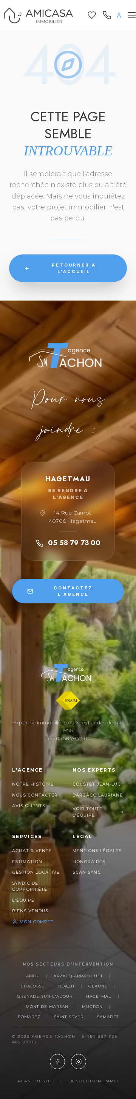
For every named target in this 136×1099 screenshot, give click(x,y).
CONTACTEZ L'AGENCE (73, 591)
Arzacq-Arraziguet (78, 975)
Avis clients (28, 805)
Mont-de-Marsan (47, 1006)
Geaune (98, 986)
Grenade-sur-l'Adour (45, 996)
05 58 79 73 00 (74, 543)
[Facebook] (57, 1061)
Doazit (66, 986)
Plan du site (36, 1081)
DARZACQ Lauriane (98, 795)
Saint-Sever (68, 1016)
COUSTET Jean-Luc (97, 784)
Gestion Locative (36, 872)
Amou (33, 975)
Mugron (92, 1006)
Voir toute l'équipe (87, 812)
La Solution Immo (93, 1081)
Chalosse (33, 986)
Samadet (108, 1016)
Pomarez (29, 1016)
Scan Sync (87, 872)
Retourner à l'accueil (74, 268)
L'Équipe (23, 900)
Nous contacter (35, 795)
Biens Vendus (30, 910)
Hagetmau (99, 996)
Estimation (27, 861)
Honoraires (89, 861)
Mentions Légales (97, 850)
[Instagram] (78, 1061)
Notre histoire (33, 784)
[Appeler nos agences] (107, 15)
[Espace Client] (119, 15)
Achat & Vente (32, 850)
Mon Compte (37, 921)
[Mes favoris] (92, 15)
